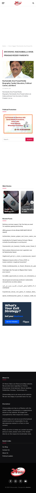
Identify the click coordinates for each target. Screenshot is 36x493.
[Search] (33, 3)
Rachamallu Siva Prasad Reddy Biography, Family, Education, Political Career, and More (16, 83)
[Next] (32, 202)
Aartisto (28, 487)
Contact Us (6, 450)
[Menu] (3, 3)
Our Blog (5, 447)
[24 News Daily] (18, 3)
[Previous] (4, 202)
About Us (5, 453)
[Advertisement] (18, 25)
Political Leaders (7, 456)
